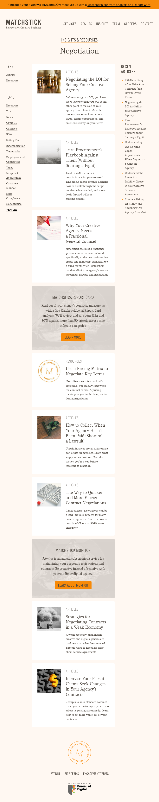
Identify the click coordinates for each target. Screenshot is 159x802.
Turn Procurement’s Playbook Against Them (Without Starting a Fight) (84, 157)
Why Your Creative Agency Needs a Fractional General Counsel (83, 233)
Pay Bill (55, 773)
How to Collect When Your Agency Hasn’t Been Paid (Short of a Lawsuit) (85, 433)
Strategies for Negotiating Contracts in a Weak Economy (86, 622)
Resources (12, 80)
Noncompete (14, 204)
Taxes (9, 167)
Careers (130, 24)
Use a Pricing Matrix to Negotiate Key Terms (87, 371)
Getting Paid (13, 140)
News (9, 117)
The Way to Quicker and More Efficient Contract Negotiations (86, 498)
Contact (147, 24)
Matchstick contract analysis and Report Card (118, 4)
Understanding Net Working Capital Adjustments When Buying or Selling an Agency (134, 155)
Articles (10, 75)
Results (86, 24)
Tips (8, 111)
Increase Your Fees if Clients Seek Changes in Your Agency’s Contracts (85, 686)
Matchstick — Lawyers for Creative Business (23, 24)
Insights (102, 24)
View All (11, 209)
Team (116, 24)
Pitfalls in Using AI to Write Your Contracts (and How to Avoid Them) (134, 89)
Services (69, 24)
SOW (9, 134)
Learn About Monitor (73, 585)
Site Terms (72, 773)
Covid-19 (11, 122)
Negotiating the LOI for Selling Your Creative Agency (87, 84)
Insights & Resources (79, 39)
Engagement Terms (96, 773)
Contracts (11, 128)
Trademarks (13, 151)
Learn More (73, 337)
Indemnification (15, 146)
